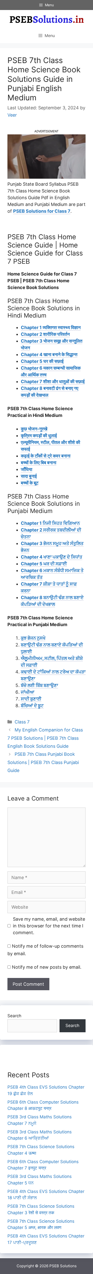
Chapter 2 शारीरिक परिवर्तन (45, 334)
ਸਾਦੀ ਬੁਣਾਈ (31, 698)
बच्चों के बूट (29, 482)
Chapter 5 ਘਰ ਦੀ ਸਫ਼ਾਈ (44, 563)
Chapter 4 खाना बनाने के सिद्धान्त (49, 354)
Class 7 (22, 721)
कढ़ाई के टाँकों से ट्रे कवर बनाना (45, 455)
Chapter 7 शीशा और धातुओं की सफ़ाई (53, 381)
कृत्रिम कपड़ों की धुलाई (39, 435)
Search (14, 1015)
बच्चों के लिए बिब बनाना (38, 462)
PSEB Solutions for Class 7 (41, 211)
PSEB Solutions (63, 1265)
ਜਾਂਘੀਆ (27, 692)
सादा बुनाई (29, 476)
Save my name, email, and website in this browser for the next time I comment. (49, 925)
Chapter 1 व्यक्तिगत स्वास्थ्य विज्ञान (51, 327)
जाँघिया (26, 469)
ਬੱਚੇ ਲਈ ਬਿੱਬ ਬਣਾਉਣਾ (39, 685)
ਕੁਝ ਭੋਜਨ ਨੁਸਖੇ (33, 638)
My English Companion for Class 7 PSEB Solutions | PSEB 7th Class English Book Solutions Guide (45, 738)
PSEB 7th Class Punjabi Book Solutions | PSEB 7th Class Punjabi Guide (43, 762)
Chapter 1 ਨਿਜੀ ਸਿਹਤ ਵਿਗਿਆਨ (50, 523)
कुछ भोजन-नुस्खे (34, 428)
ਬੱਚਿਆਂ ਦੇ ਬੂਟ (32, 705)
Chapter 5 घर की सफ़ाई (42, 361)
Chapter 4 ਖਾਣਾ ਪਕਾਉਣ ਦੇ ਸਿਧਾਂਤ (51, 557)
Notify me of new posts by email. (46, 967)
